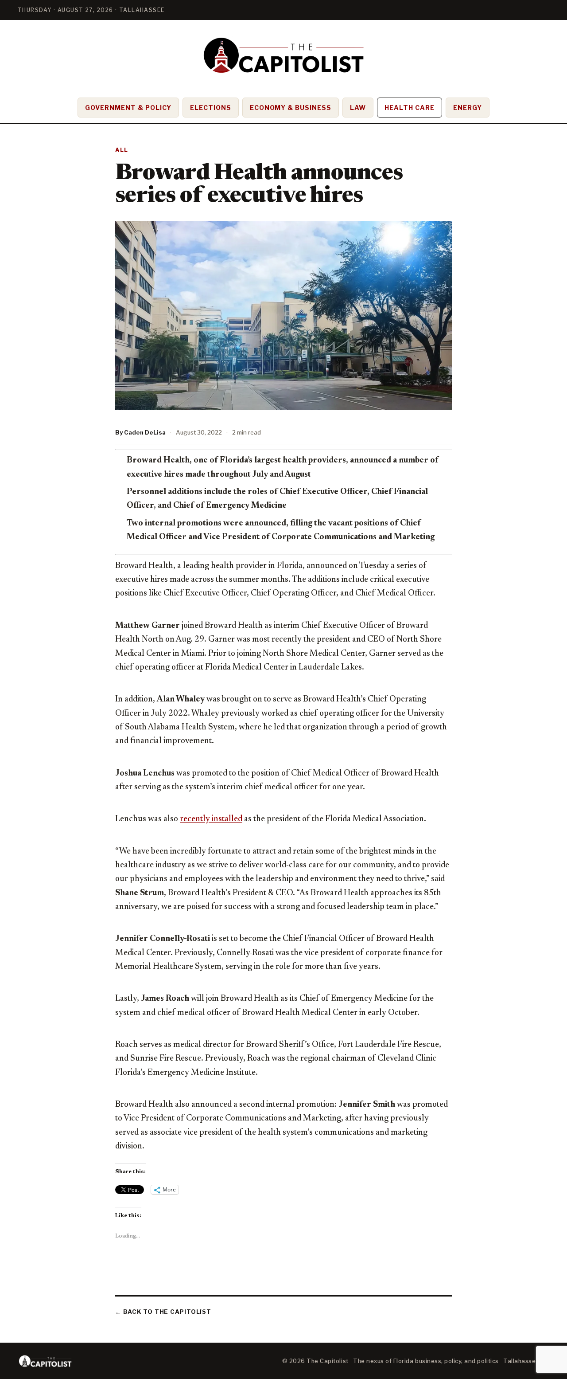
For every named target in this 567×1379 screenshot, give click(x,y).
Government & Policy (128, 107)
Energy (467, 107)
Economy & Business (291, 107)
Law (358, 107)
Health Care (409, 107)
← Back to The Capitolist (163, 1311)
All (121, 150)
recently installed (211, 819)
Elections (210, 107)
